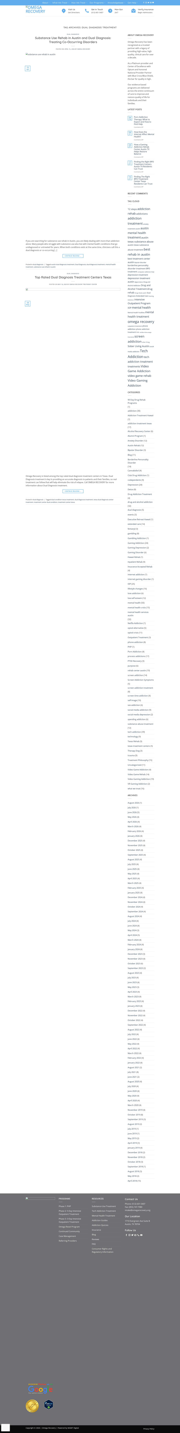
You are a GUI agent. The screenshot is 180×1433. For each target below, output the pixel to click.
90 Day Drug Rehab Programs (136, 401)
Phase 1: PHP (65, 1206)
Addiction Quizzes (100, 1225)
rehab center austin (137, 670)
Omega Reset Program (69, 1226)
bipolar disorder (140, 262)
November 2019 (135, 1110)
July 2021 (132, 1072)
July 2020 (132, 1086)
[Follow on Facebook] (143, 3)
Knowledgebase (115, 2)
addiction (132, 410)
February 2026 (134, 831)
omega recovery (141, 321)
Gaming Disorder (136, 552)
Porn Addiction (135, 651)
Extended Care (142, 296)
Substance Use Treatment (104, 1206)
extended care (134, 524)
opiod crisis (133, 632)
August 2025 (133, 859)
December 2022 (135, 1010)
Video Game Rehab (136, 774)
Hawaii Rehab (134, 557)
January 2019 (134, 1147)
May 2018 (132, 1176)
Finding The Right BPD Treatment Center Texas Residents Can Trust (143, 180)
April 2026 (132, 821)
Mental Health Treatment (103, 1215)
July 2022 (132, 1034)
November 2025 (135, 845)
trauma (131, 755)
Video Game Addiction (138, 769)
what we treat (134, 788)
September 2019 (135, 1119)
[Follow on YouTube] (153, 3)
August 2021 (133, 1067)
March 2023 (133, 996)
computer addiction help (146, 272)
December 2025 (135, 840)
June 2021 (132, 1077)
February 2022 (134, 1058)
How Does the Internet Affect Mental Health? (144, 134)
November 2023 (135, 958)
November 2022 (135, 1015)
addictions (142, 213)
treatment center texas (66, 502)
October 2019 (134, 1114)
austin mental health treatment (138, 232)
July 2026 (132, 807)
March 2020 (133, 1105)
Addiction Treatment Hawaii (140, 415)
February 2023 (134, 1001)
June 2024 (132, 925)
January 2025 (134, 892)
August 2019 (133, 1124)
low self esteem (135, 598)
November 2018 (135, 1157)
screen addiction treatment (140, 688)
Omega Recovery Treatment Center (83, 284)
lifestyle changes (135, 588)
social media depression (139, 714)
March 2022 (133, 1053)
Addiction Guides (100, 1220)
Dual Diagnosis (80, 264)
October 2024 (134, 906)
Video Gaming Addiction (139, 779)
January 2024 (134, 949)
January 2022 (134, 1062)
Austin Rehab (134, 445)
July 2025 (132, 864)
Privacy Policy (148, 1429)
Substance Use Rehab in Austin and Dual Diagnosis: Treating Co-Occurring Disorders (73, 40)
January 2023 (134, 1006)
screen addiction (135, 675)
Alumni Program (135, 436)
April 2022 (132, 1048)
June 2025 (132, 869)
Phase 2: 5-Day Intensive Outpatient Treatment (70, 1212)
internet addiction (136, 574)
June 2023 (132, 982)
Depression (133, 484)
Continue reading (73, 256)
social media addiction (138, 710)
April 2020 (132, 1100)
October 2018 (134, 1162)
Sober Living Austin (138, 346)
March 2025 (133, 883)
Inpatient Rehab (135, 562)
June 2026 (132, 812)
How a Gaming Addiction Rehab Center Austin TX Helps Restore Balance (141, 149)
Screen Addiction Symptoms (141, 680)
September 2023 (135, 968)
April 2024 (132, 935)
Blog (130, 455)
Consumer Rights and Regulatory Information (102, 1250)
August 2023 (133, 973)
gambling (132, 533)
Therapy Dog (134, 750)
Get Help (132, 2)
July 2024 (132, 921)
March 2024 (133, 940)
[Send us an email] (150, 3)
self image (132, 700)
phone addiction (135, 642)
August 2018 (133, 1171)
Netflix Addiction (135, 623)
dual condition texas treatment (62, 499)
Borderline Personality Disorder (138, 461)
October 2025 (134, 850)
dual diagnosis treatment (96, 264)
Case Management (67, 1236)
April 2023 (132, 991)
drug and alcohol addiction (140, 502)
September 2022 (135, 1025)
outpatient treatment (135, 326)
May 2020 (132, 1095)
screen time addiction (138, 695)
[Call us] (138, 1235)
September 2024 (135, 911)
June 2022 (132, 1039)
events (131, 514)
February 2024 (134, 944)
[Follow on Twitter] (148, 3)
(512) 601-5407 (138, 1203)
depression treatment (138, 274)
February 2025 (134, 888)
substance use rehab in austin (45, 267)
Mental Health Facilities (136, 312)
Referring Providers (68, 1240)
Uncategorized (134, 765)
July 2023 (132, 977)
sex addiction (134, 705)
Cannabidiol (133, 470)
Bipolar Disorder (135, 450)
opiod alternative (136, 628)
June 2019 (132, 1133)
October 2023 (134, 963)
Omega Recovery (83, 49)
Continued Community (69, 1231)
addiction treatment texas (140, 423)
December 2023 (135, 954)
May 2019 (132, 1138)
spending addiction (136, 719)
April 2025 (132, 878)
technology (133, 736)
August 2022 (133, 1029)
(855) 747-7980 (135, 1207)
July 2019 (132, 1128)
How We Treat (78, 2)
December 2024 (135, 897)
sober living (146, 342)
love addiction (134, 593)
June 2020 (132, 1091)
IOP (129, 307)
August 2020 (133, 1081)
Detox (130, 489)
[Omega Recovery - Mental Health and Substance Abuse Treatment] (42, 10)
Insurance (96, 1230)
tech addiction (134, 732)
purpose (132, 665)
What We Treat (59, 2)
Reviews (95, 1239)
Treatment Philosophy (138, 760)
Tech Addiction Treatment (104, 1211)
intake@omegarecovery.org (137, 1210)
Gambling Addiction (137, 538)
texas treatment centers (139, 746)
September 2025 (135, 854)
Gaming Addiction (136, 543)
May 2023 (132, 987)
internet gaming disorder (139, 579)
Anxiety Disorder (135, 440)
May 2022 (132, 1043)
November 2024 (135, 902)
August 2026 (133, 802)
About (45, 2)
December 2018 (135, 1152)
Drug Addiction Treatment (140, 494)
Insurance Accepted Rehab (140, 566)
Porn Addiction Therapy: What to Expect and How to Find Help (142, 120)
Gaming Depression (137, 547)
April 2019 (132, 1143)
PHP (137, 332)
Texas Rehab (133, 741)
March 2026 (133, 826)
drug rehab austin (140, 293)
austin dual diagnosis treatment (62, 264)
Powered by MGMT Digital (68, 1428)
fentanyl (131, 528)
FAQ (94, 1244)
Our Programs (96, 2)
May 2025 (132, 873)
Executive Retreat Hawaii (139, 519)
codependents (134, 480)
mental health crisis (137, 607)
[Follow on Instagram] (146, 3)
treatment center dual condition (45, 502)
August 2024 (133, 916)
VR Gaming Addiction (137, 783)
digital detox (139, 282)
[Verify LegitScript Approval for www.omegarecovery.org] (48, 1404)
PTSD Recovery (135, 661)
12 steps (132, 209)
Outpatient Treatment (138, 637)
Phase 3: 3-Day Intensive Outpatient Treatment (70, 1220)
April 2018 (132, 1180)
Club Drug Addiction (137, 475)
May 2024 (132, 930)
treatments (134, 366)
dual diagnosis (73, 34)
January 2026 (134, 836)
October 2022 (134, 1020)
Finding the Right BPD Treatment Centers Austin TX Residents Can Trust (144, 165)
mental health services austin (138, 614)
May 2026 (132, 817)
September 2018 (135, 1166)
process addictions (136, 656)
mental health (141, 307)
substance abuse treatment (140, 724)
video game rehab (139, 376)
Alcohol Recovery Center (139, 431)
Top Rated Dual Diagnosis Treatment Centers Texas (73, 277)
